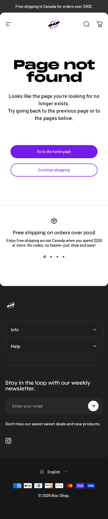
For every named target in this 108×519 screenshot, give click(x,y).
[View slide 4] (63, 257)
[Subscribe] (93, 406)
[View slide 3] (57, 257)
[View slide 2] (51, 257)
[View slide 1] (44, 257)
